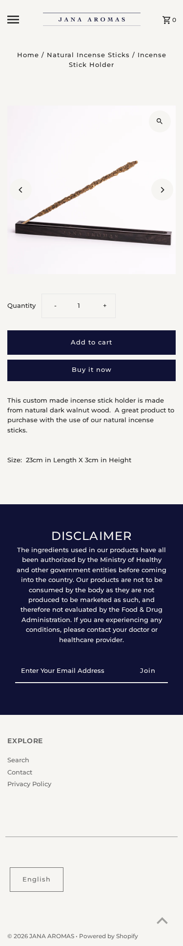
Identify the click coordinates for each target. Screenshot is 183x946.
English (36, 879)
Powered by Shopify (108, 936)
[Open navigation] (22, 19)
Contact (19, 772)
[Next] (162, 190)
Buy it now (92, 369)
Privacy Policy (29, 784)
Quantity (21, 305)
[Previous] (21, 190)
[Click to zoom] (160, 121)
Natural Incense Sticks (88, 55)
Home (28, 55)
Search (18, 760)
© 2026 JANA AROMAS (41, 936)
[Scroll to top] (162, 920)
